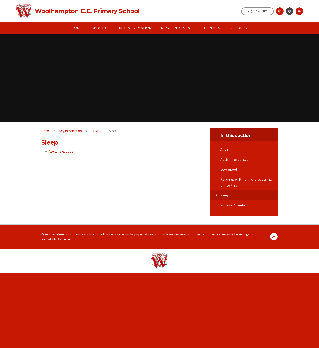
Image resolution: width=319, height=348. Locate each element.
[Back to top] (274, 236)
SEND (96, 131)
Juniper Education (145, 234)
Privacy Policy (220, 234)
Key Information (70, 131)
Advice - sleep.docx (61, 151)
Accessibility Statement (56, 239)
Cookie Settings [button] (239, 234)
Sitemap (200, 234)
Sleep (113, 131)
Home (45, 131)
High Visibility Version (175, 234)
